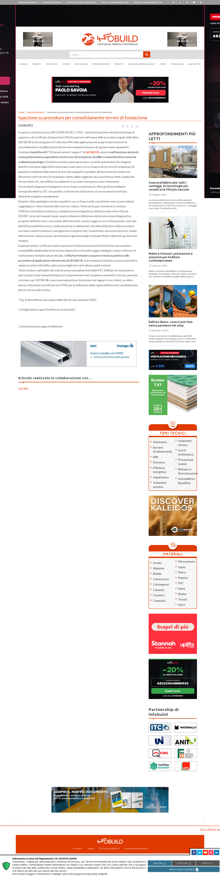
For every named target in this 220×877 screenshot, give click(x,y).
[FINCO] (185, 753)
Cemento (158, 590)
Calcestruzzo (161, 579)
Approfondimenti (101, 64)
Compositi (159, 600)
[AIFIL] (185, 765)
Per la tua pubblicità (109, 848)
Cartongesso (161, 584)
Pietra (182, 572)
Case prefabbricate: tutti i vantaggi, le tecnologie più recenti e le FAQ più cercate (169, 186)
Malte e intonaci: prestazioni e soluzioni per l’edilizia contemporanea (171, 257)
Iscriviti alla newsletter (148, 2)
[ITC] (160, 727)
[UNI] (160, 740)
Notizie (66, 64)
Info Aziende (81, 64)
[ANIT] (185, 740)
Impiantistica (161, 477)
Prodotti (36, 64)
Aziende (23, 64)
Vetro (181, 604)
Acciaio (157, 563)
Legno (182, 567)
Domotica (159, 462)
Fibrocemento (186, 561)
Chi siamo (77, 848)
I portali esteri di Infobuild (81, 2)
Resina (182, 594)
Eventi (163, 64)
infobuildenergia (27, 2)
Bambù (157, 573)
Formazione (177, 64)
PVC (181, 583)
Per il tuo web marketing (115, 2)
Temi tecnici (52, 64)
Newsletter (194, 64)
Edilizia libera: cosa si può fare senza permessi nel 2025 (171, 323)
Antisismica (160, 442)
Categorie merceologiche (141, 64)
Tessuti (182, 599)
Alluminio (158, 568)
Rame (181, 588)
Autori (91, 848)
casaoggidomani (51, 2)
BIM (155, 457)
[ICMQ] (160, 753)
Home (21, 112)
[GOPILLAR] (160, 765)
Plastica (183, 578)
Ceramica (159, 595)
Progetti (119, 64)
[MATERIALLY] (185, 727)
